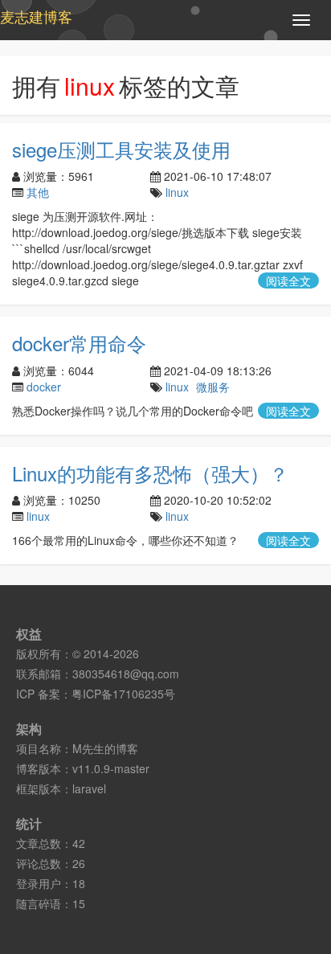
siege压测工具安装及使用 (121, 149)
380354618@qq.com (125, 673)
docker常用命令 (79, 343)
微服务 (213, 387)
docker (44, 387)
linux (177, 192)
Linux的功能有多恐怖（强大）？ (150, 473)
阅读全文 (288, 280)
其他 (38, 192)
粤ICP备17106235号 (123, 694)
